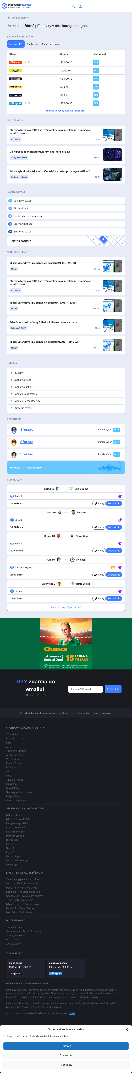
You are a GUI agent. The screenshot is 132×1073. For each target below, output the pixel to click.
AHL (8, 746)
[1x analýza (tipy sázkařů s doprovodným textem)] (120, 496)
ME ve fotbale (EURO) (18, 819)
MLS (8, 775)
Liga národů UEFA (16, 827)
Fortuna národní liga (17, 860)
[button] (127, 1029)
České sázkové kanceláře (28, 216)
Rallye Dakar (13, 796)
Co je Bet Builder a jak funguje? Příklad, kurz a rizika (40, 151)
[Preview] (113, 567)
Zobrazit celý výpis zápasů (66, 607)
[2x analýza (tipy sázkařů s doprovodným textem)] (120, 543)
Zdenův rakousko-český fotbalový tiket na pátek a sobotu (43, 322)
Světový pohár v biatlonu (20, 792)
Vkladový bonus (58, 963)
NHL (8, 742)
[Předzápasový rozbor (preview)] (113, 567)
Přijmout (66, 1046)
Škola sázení (21, 208)
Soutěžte (15, 467)
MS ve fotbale (14, 815)
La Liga (10, 843)
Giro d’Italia (12, 787)
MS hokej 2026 (14, 738)
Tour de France (14, 779)
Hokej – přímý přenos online (21, 887)
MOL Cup (11, 864)
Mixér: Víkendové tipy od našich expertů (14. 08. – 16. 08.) (43, 302)
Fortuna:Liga (13, 856)
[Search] (73, 6)
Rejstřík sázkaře (20, 241)
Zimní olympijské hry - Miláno (22, 879)
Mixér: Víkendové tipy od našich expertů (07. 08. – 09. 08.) (44, 341)
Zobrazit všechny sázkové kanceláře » (66, 110)
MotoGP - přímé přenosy (20, 912)
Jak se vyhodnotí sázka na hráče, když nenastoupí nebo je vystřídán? (50, 171)
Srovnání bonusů (23, 223)
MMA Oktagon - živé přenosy (22, 904)
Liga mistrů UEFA (15, 831)
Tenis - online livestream (19, 899)
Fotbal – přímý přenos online (22, 883)
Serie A (10, 848)
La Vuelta (11, 783)
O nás (72, 1013)
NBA (8, 771)
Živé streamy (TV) (16, 943)
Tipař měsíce (34, 467)
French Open (13, 763)
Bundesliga (12, 839)
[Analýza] (120, 496)
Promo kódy (13, 939)
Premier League (15, 835)
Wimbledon (12, 759)
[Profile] (81, 6)
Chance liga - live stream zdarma (24, 895)
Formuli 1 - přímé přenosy (20, 908)
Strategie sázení (23, 231)
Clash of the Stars (16, 800)
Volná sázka (15, 963)
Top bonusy (14, 953)
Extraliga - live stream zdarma (23, 891)
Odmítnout (66, 1055)
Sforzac (26, 429)
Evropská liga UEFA (17, 823)
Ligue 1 (10, 852)
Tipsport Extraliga (16, 750)
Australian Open (15, 754)
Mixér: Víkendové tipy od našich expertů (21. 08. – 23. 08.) (44, 262)
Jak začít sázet (22, 200)
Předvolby (66, 1064)
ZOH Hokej (12, 734)
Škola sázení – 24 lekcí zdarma (23, 931)
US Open (11, 767)
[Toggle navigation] (126, 6)
